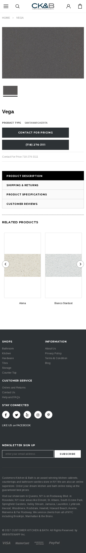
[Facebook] (6, 414)
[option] (43, 52)
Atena (22, 303)
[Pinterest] (48, 414)
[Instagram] (38, 414)
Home (6, 17)
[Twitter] (16, 414)
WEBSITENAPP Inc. (13, 534)
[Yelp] (27, 414)
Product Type (11, 123)
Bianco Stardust (63, 303)
